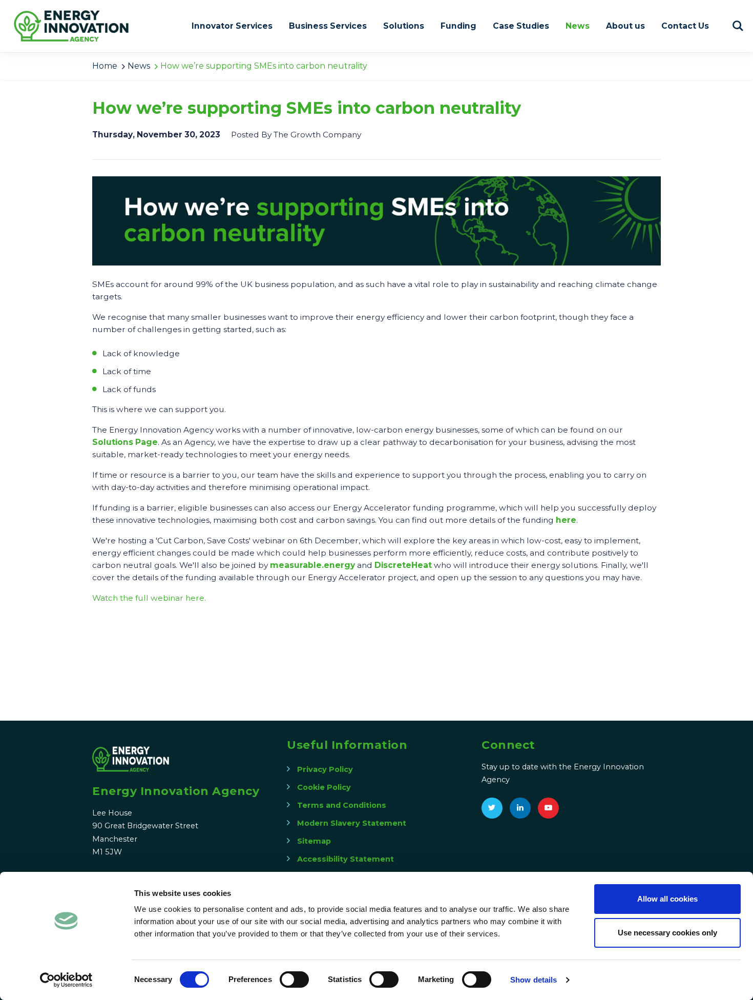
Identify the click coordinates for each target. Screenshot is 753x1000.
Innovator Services (232, 26)
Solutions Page (125, 442)
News (578, 26)
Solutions (403, 26)
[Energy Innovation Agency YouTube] (548, 808)
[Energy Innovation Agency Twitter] (492, 808)
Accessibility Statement (345, 859)
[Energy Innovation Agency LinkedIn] (520, 808)
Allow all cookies (667, 898)
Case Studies (521, 26)
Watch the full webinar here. (149, 598)
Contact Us (685, 26)
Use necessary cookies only (667, 932)
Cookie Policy (324, 787)
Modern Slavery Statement (351, 823)
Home (104, 66)
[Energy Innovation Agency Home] (72, 26)
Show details (533, 979)
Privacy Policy (325, 769)
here (566, 520)
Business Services (328, 26)
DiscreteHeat (403, 565)
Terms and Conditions (341, 805)
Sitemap (314, 841)
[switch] (294, 979)
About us (625, 26)
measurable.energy (312, 565)
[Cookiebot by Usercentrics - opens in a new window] (66, 980)
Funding (458, 26)
